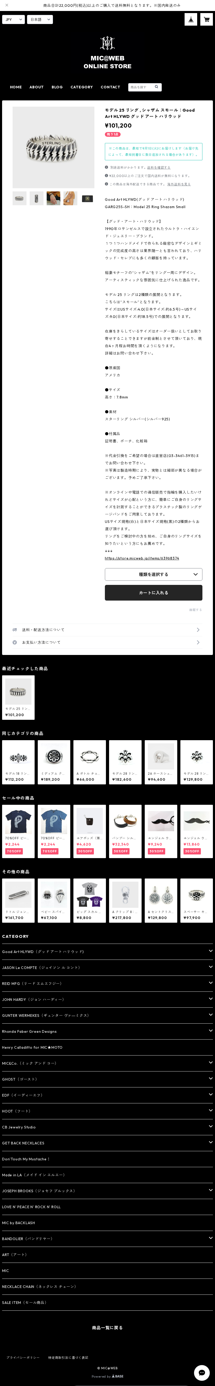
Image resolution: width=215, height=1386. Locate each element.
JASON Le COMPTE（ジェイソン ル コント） (42, 967)
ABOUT (37, 87)
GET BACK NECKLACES (23, 1143)
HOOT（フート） (17, 1111)
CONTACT (110, 87)
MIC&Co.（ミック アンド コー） (30, 1063)
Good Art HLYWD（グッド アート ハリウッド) (43, 951)
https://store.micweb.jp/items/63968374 (142, 558)
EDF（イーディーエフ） (23, 1095)
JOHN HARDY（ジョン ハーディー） (34, 999)
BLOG (57, 87)
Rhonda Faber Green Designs (29, 1031)
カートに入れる (153, 592)
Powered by (102, 1376)
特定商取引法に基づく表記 (68, 1358)
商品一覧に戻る (107, 1327)
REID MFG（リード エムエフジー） (33, 983)
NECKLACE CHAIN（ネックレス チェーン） (40, 1286)
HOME (16, 87)
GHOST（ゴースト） (20, 1079)
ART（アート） (15, 1254)
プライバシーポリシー (23, 1358)
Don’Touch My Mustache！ (26, 1159)
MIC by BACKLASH (18, 1222)
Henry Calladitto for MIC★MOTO (32, 1047)
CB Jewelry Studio (19, 1127)
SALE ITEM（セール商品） (25, 1302)
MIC (5, 1270)
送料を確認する (159, 167)
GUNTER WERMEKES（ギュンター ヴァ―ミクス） (46, 1015)
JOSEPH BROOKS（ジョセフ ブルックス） (39, 1191)
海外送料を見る (179, 184)
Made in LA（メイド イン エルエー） (34, 1175)
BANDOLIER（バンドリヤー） (28, 1238)
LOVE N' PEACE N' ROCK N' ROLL (31, 1207)
